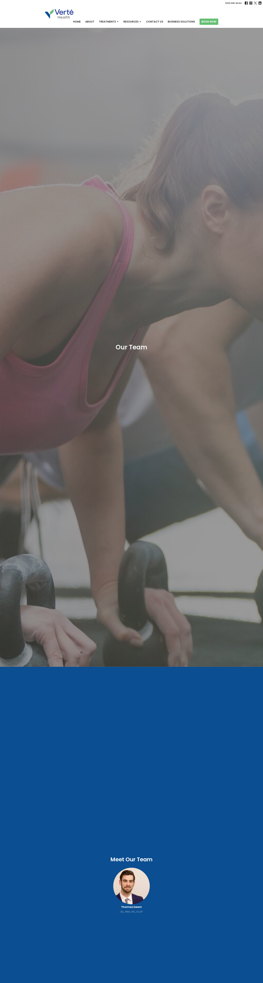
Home (77, 21)
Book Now (209, 21)
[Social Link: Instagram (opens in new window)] (250, 3)
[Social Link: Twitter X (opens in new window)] (255, 3)
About (89, 21)
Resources (131, 21)
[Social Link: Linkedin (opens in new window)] (259, 3)
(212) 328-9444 (233, 3)
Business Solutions (181, 21)
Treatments (107, 21)
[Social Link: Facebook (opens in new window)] (246, 3)
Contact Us (154, 21)
